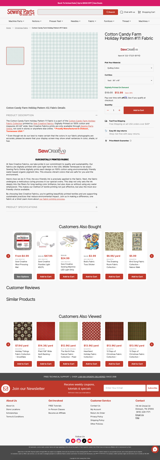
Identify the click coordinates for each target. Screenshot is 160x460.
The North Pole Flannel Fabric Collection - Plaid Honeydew (68, 355)
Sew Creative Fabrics (43, 123)
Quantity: (109, 105)
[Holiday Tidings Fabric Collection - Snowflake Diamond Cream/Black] (23, 344)
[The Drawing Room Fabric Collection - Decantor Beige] (114, 256)
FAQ (137, 418)
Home (8, 28)
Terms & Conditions (15, 416)
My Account (95, 409)
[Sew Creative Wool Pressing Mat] (23, 256)
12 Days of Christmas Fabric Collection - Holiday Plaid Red (114, 357)
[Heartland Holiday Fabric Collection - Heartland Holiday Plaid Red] (91, 344)
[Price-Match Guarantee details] (130, 140)
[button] (146, 12)
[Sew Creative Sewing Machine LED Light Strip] (68, 256)
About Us (10, 406)
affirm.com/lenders (93, 451)
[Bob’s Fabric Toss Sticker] (91, 256)
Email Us (140, 415)
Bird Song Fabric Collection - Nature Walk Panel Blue (136, 265)
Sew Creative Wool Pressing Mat (21, 264)
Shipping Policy (97, 420)
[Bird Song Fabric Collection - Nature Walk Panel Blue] (137, 256)
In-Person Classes (56, 409)
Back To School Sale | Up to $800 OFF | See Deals (80, 3)
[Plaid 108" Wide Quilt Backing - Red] (46, 344)
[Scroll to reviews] (129, 43)
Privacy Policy (96, 416)
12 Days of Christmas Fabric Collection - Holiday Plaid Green (136, 357)
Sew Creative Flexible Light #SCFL (44, 264)
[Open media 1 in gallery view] (92, 38)
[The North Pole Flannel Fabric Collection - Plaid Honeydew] (68, 344)
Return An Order (97, 413)
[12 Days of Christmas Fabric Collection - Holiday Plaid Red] (114, 344)
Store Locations (13, 409)
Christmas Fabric (21, 28)
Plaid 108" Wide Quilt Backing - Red (45, 354)
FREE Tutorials (54, 406)
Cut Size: (108, 75)
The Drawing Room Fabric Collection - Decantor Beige (113, 265)
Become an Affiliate (57, 413)
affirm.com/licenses (101, 453)
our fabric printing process (52, 199)
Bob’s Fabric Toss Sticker (89, 263)
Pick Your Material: (113, 62)
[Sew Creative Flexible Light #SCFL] (46, 256)
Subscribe (152, 388)
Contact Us (95, 406)
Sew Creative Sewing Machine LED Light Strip (68, 267)
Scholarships (12, 413)
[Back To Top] (156, 456)
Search (112, 12)
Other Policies (96, 424)
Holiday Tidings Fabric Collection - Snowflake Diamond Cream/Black (22, 357)
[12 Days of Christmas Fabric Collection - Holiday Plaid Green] (137, 344)
